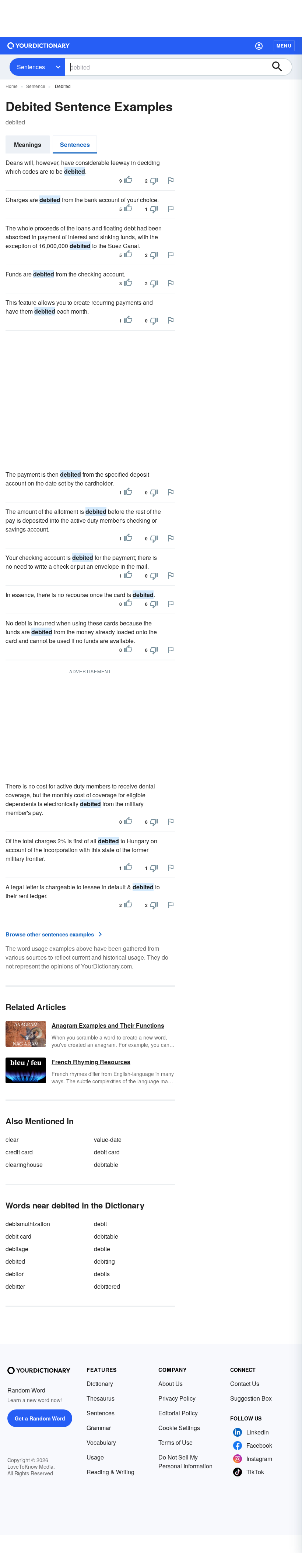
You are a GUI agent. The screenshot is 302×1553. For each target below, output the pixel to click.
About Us (170, 1383)
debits (102, 1274)
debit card (107, 1152)
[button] (258, 45)
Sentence (35, 86)
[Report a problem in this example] (170, 180)
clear (12, 1139)
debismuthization (28, 1224)
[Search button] (281, 67)
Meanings (27, 144)
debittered (107, 1286)
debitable (106, 1164)
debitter (15, 1286)
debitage (17, 1249)
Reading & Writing (110, 1472)
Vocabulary (101, 1442)
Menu (284, 45)
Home (12, 86)
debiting (104, 1261)
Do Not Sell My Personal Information (185, 1461)
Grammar (99, 1427)
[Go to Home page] (38, 45)
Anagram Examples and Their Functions (108, 1025)
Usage (95, 1457)
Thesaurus (101, 1398)
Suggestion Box (251, 1398)
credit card (19, 1152)
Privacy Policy (177, 1398)
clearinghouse (24, 1164)
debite (102, 1249)
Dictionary (100, 1383)
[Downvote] (154, 181)
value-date (108, 1139)
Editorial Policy (178, 1413)
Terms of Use (175, 1442)
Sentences (31, 67)
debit (100, 1224)
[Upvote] (128, 181)
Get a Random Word (40, 1418)
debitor (15, 1274)
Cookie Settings (179, 1427)
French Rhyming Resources (91, 1062)
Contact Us (244, 1383)
